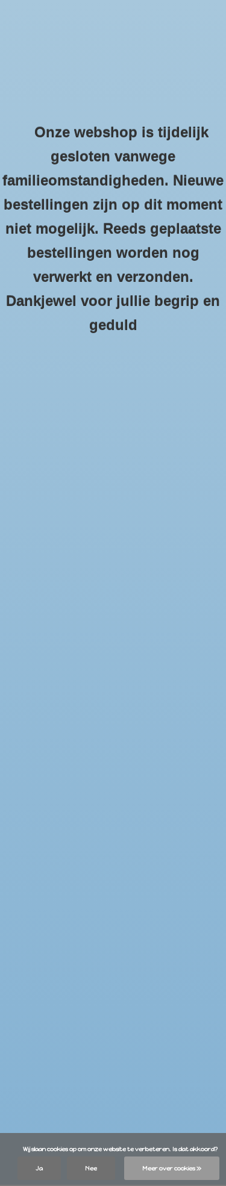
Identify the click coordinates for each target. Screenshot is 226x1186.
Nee (91, 1168)
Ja (39, 1168)
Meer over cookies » (171, 1168)
